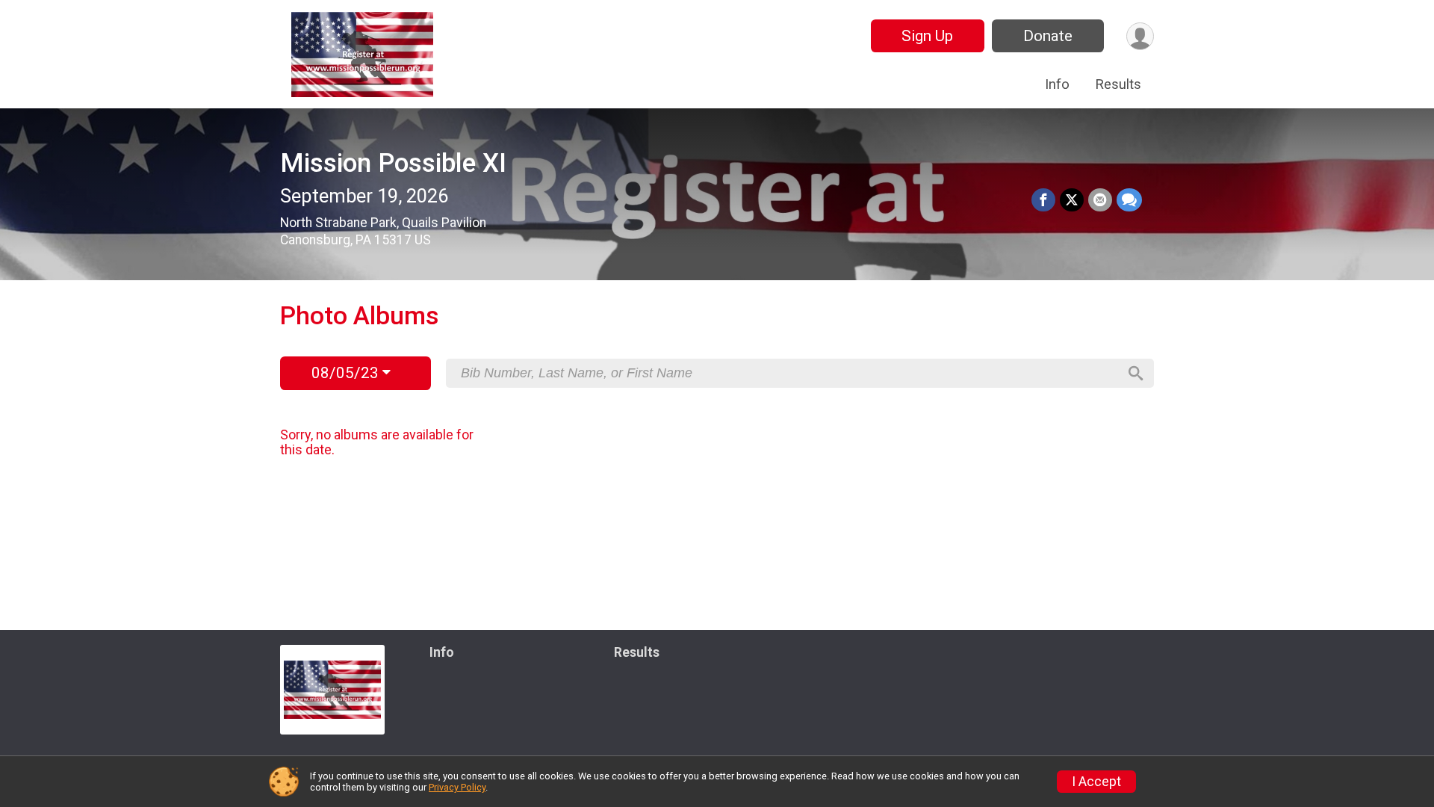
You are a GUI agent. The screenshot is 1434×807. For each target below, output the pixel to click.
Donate (1048, 36)
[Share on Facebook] (1043, 200)
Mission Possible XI (393, 163)
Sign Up (927, 36)
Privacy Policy (457, 787)
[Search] (1136, 374)
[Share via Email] (1100, 200)
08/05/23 (346, 373)
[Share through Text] (1129, 200)
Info (1057, 84)
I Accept (1096, 781)
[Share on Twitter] (1072, 200)
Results (1118, 84)
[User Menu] (1140, 36)
